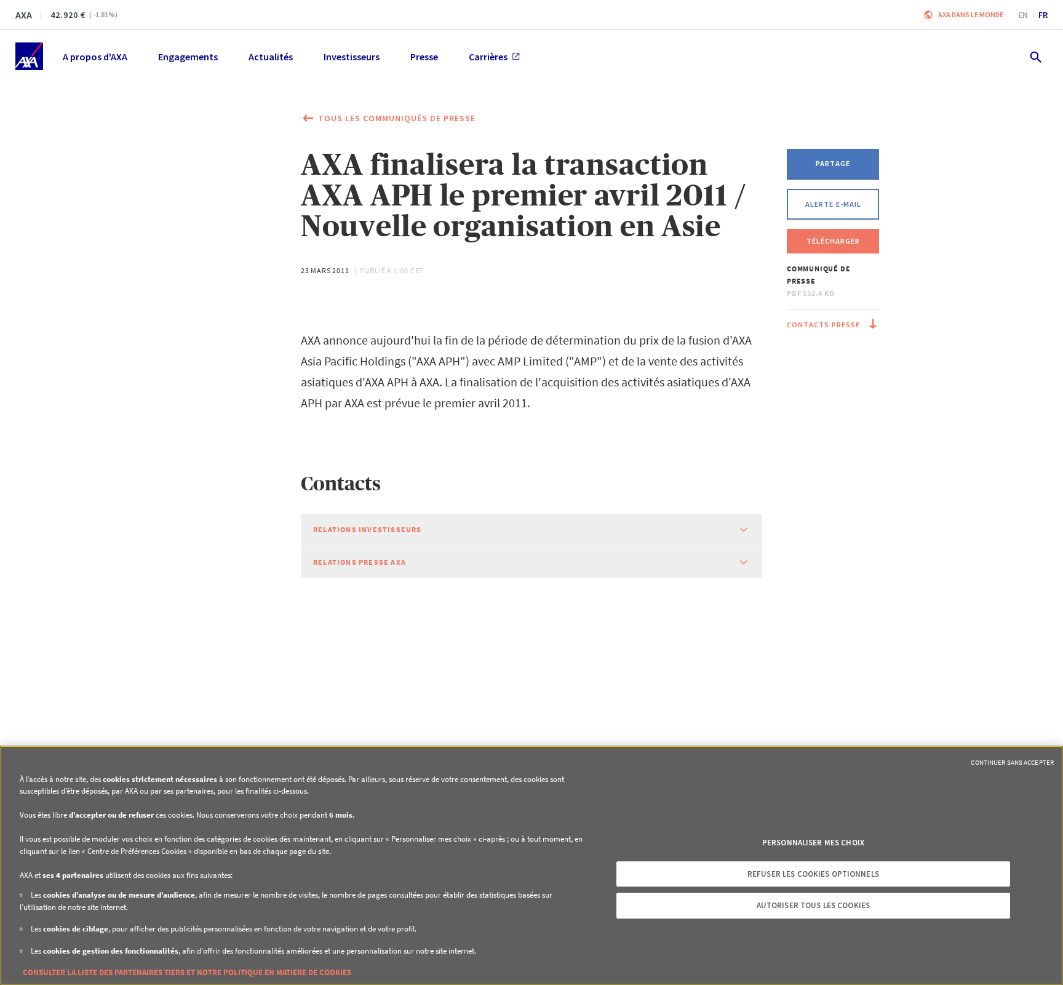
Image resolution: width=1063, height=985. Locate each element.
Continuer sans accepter (1012, 762)
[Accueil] (29, 56)
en (1023, 14)
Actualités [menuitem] (271, 56)
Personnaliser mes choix (813, 842)
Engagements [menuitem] (188, 56)
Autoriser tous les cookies (813, 905)
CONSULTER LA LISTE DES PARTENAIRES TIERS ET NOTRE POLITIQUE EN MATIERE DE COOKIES (187, 972)
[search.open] (1035, 56)
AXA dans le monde (970, 14)
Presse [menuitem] (424, 56)
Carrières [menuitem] (488, 56)
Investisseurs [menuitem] (352, 56)
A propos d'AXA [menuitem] (95, 56)
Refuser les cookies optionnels (813, 874)
